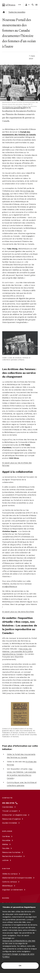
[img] (8, 4)
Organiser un (12, 890)
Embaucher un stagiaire (14, 815)
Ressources (11, 819)
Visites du (9, 874)
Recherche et (12, 856)
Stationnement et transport (17, 878)
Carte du (9, 882)
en (19, 4)
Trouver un (9, 811)
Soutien (9, 823)
